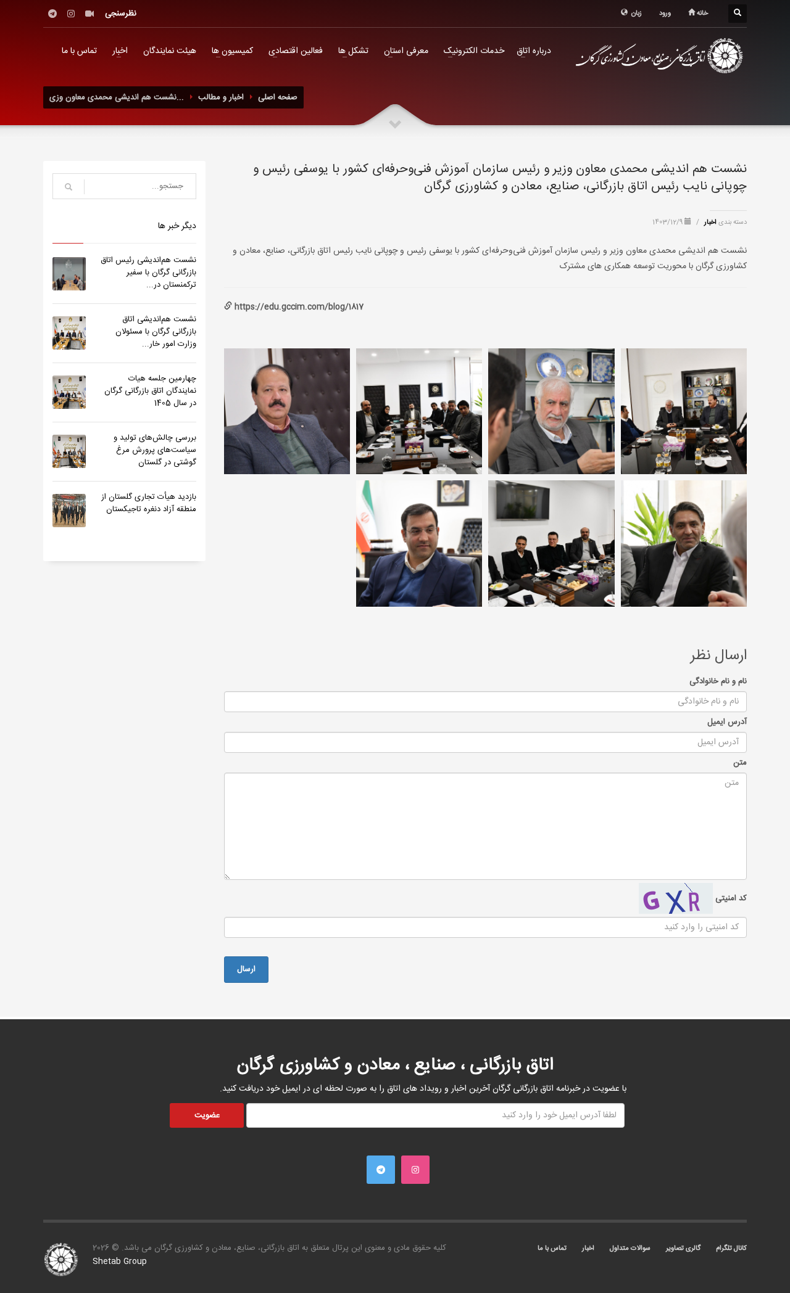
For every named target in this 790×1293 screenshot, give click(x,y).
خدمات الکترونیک (474, 51)
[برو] (68, 187)
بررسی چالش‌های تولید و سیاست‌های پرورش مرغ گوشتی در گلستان (155, 450)
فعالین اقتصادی (295, 51)
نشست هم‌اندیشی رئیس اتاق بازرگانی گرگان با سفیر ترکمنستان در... (148, 272)
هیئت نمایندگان (169, 51)
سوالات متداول (630, 1248)
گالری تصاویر (683, 1248)
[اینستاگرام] (71, 13)
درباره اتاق (534, 51)
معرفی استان (406, 51)
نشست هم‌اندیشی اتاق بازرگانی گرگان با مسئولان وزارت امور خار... (155, 332)
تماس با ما (79, 51)
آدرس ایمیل (727, 722)
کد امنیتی (730, 898)
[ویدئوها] (89, 13)
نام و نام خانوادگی (718, 681)
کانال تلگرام (731, 1248)
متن (740, 763)
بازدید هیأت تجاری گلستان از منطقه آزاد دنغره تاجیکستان (148, 503)
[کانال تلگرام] (52, 13)
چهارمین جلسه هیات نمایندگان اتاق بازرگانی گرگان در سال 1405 (150, 391)
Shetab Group (120, 1261)
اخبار (120, 51)
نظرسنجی (120, 13)
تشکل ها (353, 51)
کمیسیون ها (232, 51)
